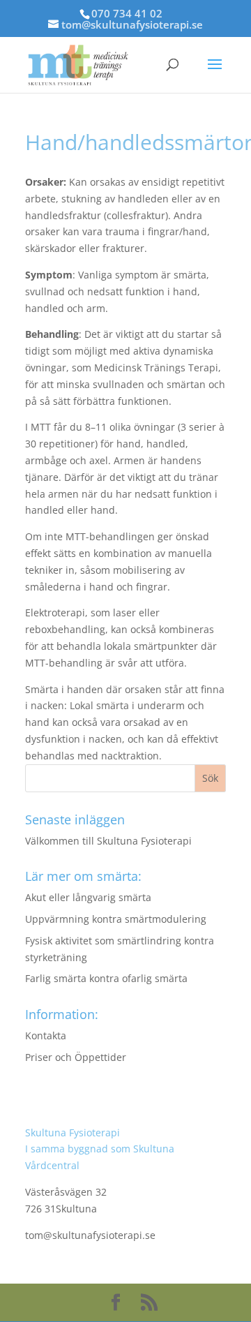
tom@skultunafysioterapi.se (90, 1235)
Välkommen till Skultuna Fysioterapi (108, 840)
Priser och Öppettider (75, 1057)
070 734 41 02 (126, 13)
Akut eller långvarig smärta (88, 897)
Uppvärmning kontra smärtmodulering (115, 919)
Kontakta (45, 1035)
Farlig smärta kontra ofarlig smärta (106, 978)
